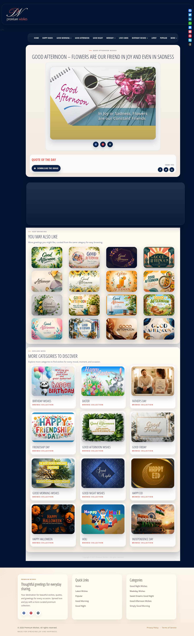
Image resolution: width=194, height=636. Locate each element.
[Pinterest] (31, 613)
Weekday (110, 38)
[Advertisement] (120, 12)
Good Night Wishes (138, 586)
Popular (163, 38)
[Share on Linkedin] (171, 170)
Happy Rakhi (47, 38)
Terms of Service (169, 627)
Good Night (98, 38)
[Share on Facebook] (160, 170)
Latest (154, 38)
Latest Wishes (81, 591)
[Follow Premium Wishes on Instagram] (110, 144)
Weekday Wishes (137, 591)
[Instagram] (38, 613)
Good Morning (63, 38)
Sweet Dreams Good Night (142, 596)
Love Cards (123, 38)
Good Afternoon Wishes (141, 601)
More (173, 38)
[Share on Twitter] (166, 170)
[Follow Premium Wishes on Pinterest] (103, 144)
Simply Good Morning (140, 605)
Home (36, 38)
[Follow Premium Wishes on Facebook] (96, 144)
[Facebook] (24, 613)
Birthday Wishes (139, 38)
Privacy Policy (152, 627)
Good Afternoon (82, 38)
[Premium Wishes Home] (16, 13)
